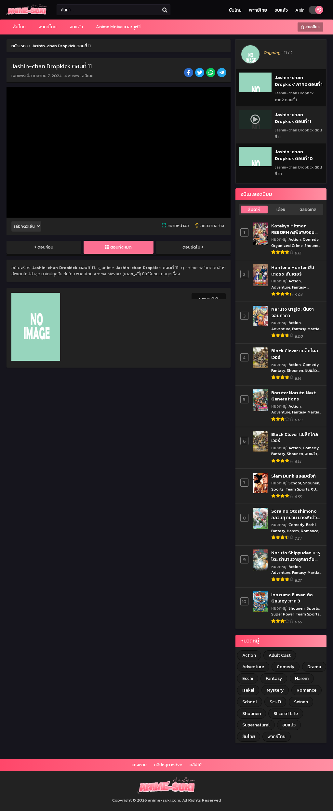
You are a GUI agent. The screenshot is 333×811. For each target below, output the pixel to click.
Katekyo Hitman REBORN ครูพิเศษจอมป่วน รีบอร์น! (292, 229)
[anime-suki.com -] (27, 13)
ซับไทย (235, 10)
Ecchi (311, 524)
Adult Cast (280, 655)
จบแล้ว (281, 10)
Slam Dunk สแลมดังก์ (293, 476)
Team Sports (297, 489)
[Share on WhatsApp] (211, 73)
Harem (293, 531)
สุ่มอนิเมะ (312, 27)
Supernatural (256, 725)
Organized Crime (286, 245)
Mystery (275, 690)
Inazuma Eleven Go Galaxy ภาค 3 (292, 598)
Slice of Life (285, 713)
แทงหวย (139, 765)
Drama (314, 666)
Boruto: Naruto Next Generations (293, 396)
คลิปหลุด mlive (168, 765)
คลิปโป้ (196, 765)
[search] (165, 10)
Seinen (301, 701)
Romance (309, 531)
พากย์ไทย (258, 10)
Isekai (248, 690)
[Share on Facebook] (189, 73)
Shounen (312, 245)
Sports (277, 489)
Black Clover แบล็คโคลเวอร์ (294, 354)
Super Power (282, 614)
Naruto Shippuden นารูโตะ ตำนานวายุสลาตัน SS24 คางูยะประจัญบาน (295, 556)
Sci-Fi (275, 701)
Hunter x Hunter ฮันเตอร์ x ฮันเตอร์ (292, 270)
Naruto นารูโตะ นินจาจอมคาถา (292, 312)
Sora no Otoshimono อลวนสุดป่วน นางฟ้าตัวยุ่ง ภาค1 (294, 514)
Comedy (310, 239)
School (294, 483)
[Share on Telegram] (222, 73)
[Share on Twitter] (200, 73)
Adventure (280, 287)
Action (294, 239)
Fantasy (299, 287)
